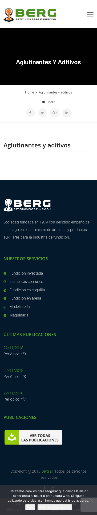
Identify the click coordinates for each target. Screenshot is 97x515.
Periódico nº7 (15, 399)
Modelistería (19, 306)
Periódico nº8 (15, 376)
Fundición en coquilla (27, 290)
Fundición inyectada (26, 273)
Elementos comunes (26, 281)
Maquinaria (18, 315)
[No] (91, 500)
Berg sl (47, 471)
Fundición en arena (25, 298)
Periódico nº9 (15, 354)
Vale (30, 507)
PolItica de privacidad (54, 507)
